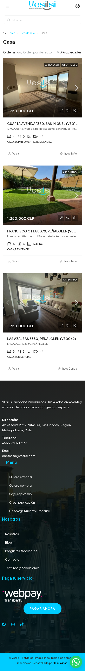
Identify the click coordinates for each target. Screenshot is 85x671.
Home (11, 33)
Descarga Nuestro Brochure (29, 511)
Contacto (12, 559)
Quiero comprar (20, 485)
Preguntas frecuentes (21, 551)
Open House (69, 65)
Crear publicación (22, 502)
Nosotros (12, 534)
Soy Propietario (20, 494)
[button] (76, 662)
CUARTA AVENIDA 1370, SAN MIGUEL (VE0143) (44, 123)
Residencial (28, 33)
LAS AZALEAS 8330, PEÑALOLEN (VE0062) (41, 338)
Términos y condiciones (22, 568)
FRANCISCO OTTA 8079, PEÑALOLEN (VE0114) (44, 231)
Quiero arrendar (20, 477)
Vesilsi (16, 153)
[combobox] (41, 52)
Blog (8, 542)
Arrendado (52, 65)
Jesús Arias (60, 663)
